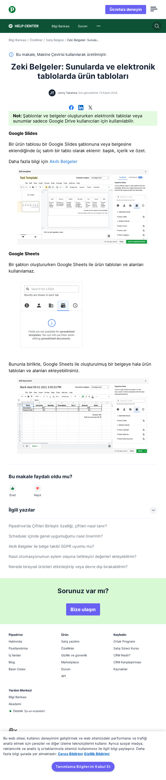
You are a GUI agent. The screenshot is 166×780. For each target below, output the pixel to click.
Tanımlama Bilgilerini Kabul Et (83, 766)
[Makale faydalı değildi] (38, 488)
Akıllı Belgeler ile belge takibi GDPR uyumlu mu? (51, 546)
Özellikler (36, 40)
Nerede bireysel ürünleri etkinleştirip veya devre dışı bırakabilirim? (68, 566)
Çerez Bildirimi (70, 754)
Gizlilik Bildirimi (96, 754)
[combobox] (98, 26)
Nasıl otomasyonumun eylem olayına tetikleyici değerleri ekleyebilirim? (72, 556)
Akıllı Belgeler (63, 161)
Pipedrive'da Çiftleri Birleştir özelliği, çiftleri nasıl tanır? (58, 526)
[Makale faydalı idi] (12, 488)
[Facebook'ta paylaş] (71, 108)
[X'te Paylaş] (90, 108)
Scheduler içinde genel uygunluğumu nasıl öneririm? (56, 536)
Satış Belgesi (55, 40)
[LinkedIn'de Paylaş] (80, 108)
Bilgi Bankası (17, 40)
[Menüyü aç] (153, 9)
